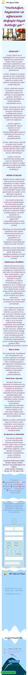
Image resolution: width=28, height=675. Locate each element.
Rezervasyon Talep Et (12, 563)
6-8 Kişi (16, 545)
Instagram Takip (15, 661)
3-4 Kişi (16, 543)
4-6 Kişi (9, 545)
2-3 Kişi (9, 543)
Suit (8, 548)
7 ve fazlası (18, 554)
